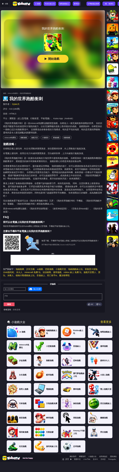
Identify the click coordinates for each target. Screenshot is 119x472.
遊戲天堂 (34, 137)
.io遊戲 (40, 269)
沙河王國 (30, 269)
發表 (9, 304)
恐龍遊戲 (49, 269)
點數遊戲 (67, 137)
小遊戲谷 (45, 137)
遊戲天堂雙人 (90, 272)
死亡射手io (52, 275)
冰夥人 (10, 275)
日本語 (103, 459)
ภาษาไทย (86, 459)
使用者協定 (103, 456)
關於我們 (73, 456)
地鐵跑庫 (20, 269)
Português (112, 459)
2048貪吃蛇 (8, 272)
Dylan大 (16, 104)
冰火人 (19, 272)
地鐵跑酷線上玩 (75, 269)
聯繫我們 (82, 456)
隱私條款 (113, 456)
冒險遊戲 (56, 137)
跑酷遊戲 (23, 137)
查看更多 (106, 321)
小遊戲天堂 (61, 269)
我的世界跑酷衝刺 (25, 93)
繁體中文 (77, 459)
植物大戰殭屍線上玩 (25, 275)
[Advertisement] (53, 260)
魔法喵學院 (64, 275)
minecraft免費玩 (13, 93)
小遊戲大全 (92, 456)
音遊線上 (41, 275)
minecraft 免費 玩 (33, 272)
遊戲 (4, 93)
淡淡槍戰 (47, 272)
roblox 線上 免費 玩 (72, 272)
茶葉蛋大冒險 (91, 269)
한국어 (95, 459)
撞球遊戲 (57, 272)
